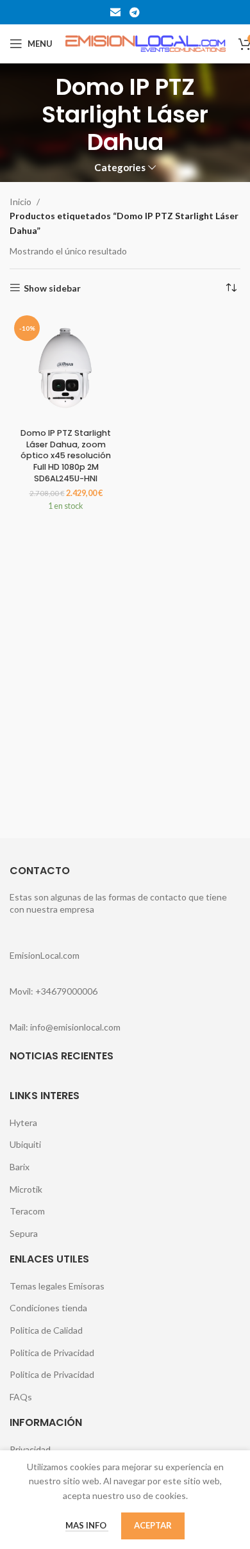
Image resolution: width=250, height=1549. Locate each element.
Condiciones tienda (48, 1307)
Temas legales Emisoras (57, 1285)
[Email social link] (115, 12)
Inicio (20, 201)
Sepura (24, 1233)
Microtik (26, 1189)
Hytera (23, 1122)
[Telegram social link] (134, 12)
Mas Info (86, 1525)
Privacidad (30, 1449)
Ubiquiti (25, 1144)
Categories (120, 167)
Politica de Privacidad (52, 1352)
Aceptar (153, 1525)
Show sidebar (52, 288)
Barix (19, 1166)
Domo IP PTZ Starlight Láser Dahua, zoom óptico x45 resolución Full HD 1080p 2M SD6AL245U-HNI (66, 455)
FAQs (21, 1396)
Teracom (27, 1210)
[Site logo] (145, 42)
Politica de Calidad (46, 1330)
